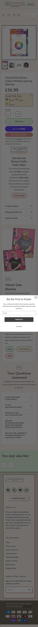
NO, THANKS (19, 326)
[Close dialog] (36, 297)
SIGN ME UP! (19, 319)
